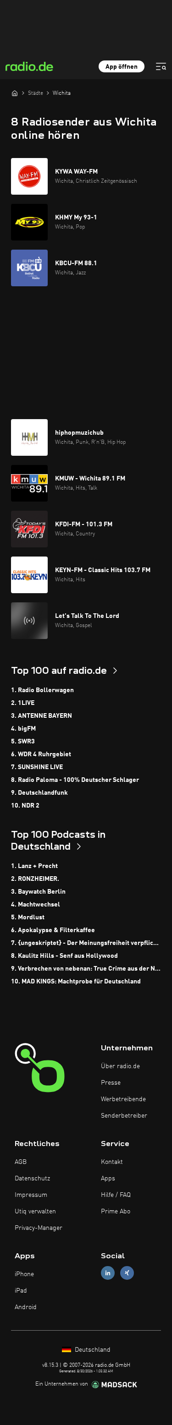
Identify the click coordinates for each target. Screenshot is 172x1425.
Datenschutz (32, 1178)
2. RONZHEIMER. (35, 879)
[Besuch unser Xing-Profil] (127, 1273)
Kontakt (112, 1162)
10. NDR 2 (25, 806)
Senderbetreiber (124, 1116)
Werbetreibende (123, 1099)
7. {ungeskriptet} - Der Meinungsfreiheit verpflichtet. (86, 943)
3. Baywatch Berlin (38, 892)
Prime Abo (115, 1211)
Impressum (31, 1195)
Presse (111, 1083)
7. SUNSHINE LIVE (37, 767)
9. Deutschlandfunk (39, 793)
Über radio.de (120, 1066)
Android (26, 1307)
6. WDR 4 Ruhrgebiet (41, 754)
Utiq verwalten (35, 1211)
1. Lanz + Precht (34, 866)
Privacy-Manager (38, 1228)
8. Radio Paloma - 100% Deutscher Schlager (75, 780)
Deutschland (92, 1350)
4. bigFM (23, 729)
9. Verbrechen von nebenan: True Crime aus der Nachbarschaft (86, 969)
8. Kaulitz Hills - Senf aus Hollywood (64, 956)
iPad (21, 1291)
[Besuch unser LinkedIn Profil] (107, 1273)
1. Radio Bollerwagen (42, 690)
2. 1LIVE (22, 703)
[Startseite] (14, 93)
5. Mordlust (27, 917)
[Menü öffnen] (160, 66)
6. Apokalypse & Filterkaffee (53, 930)
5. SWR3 (23, 741)
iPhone (24, 1274)
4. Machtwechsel (35, 904)
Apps (108, 1178)
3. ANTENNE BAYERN (41, 716)
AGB (21, 1162)
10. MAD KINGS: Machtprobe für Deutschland (76, 981)
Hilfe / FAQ (116, 1195)
